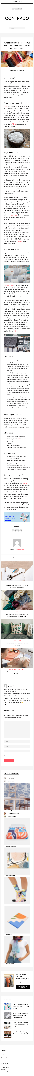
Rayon (6, 106)
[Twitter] (15, 9)
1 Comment (17, 526)
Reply (5, 704)
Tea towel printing (10, 875)
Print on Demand (5, 1067)
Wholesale (3, 1069)
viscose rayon (12, 215)
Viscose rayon (8, 285)
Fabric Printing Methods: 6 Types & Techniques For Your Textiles (21, 1006)
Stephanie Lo (20, 549)
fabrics (20, 241)
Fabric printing (11, 778)
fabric (14, 124)
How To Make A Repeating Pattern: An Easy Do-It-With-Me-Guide (21, 1025)
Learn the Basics (17, 40)
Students (3, 1056)
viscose (11, 385)
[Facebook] (13, 9)
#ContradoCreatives (5, 1057)
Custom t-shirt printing (13, 813)
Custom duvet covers (11, 846)
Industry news (12, 669)
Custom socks (9, 905)
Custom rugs (9, 934)
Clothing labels (11, 781)
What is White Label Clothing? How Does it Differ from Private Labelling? (21, 1015)
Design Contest (4, 1054)
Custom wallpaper (10, 811)
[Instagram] (18, 9)
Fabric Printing (4, 1071)
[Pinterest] (21, 9)
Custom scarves (10, 963)
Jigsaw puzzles (12, 816)
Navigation (16, 1)
